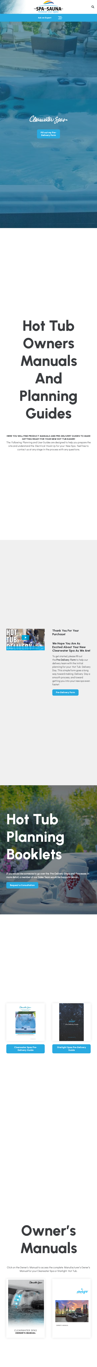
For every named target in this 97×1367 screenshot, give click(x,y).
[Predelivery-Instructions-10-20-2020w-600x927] (25, 1022)
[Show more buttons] (42, 648)
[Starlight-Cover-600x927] (71, 1022)
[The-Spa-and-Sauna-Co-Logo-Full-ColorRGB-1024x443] (48, 7)
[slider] (25, 648)
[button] (93, 7)
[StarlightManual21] (71, 1308)
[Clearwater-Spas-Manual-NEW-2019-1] (25, 1308)
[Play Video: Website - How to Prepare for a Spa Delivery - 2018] (25, 637)
